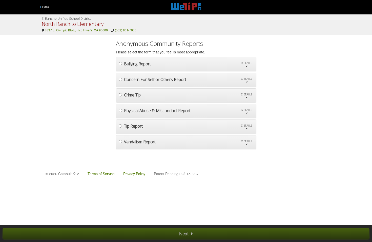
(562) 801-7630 (125, 30)
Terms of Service (101, 173)
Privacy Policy (134, 173)
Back (45, 7)
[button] (246, 64)
